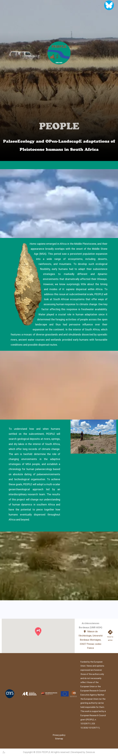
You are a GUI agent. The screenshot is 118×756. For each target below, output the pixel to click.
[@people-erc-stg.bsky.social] (109, 5)
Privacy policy (59, 735)
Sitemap (59, 739)
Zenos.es (90, 752)
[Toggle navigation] (107, 165)
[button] (38, 631)
